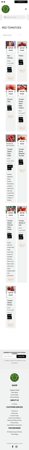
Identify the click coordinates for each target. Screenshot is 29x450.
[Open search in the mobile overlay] (14, 17)
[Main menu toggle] (26, 9)
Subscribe (21, 356)
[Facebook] (2, 2)
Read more (9, 70)
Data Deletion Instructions (14, 425)
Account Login (14, 415)
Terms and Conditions (14, 418)
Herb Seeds (14, 392)
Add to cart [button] (10, 167)
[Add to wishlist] (9, 74)
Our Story (14, 404)
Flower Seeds (14, 395)
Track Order (14, 413)
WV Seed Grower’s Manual (14, 432)
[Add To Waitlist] (8, 137)
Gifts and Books (14, 397)
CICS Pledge (14, 434)
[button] (21, 2)
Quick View (11, 52)
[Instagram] (4, 2)
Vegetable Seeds (14, 390)
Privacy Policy (14, 422)
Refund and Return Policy (14, 420)
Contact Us (14, 411)
